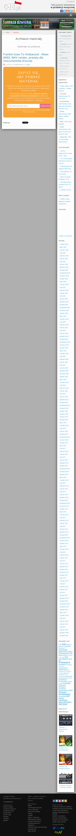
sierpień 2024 (64, 313)
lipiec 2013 (63, 512)
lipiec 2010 (63, 612)
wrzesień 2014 (64, 471)
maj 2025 (63, 287)
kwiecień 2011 (64, 586)
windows (63, 700)
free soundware (63, 658)
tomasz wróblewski (64, 693)
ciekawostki (64, 653)
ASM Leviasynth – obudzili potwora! (66, 88)
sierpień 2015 (64, 443)
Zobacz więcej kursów (59, 822)
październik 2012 (65, 538)
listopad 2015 (64, 434)
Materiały (16, 32)
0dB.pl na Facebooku (65, 236)
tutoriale (62, 696)
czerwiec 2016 (64, 425)
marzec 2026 (64, 258)
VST (61, 66)
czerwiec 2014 (64, 480)
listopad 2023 (64, 339)
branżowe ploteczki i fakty (65, 650)
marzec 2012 (64, 558)
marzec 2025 (64, 293)
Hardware (63, 52)
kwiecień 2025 (64, 290)
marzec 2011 (64, 589)
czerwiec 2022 (64, 382)
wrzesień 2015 (64, 440)
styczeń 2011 (64, 595)
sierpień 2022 (64, 376)
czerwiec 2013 (64, 515)
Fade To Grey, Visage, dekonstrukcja (65, 139)
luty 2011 (62, 592)
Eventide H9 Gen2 (65, 190)
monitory (68, 671)
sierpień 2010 (64, 609)
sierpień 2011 (64, 575)
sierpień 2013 (64, 509)
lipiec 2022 (63, 379)
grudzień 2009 (64, 632)
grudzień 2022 (64, 371)
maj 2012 (63, 552)
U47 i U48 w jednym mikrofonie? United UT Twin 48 (65, 161)
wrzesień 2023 (64, 345)
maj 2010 (63, 618)
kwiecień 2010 (64, 621)
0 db (60, 645)
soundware (62, 689)
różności (62, 685)
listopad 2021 (64, 402)
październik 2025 (65, 273)
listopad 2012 (64, 535)
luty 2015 (62, 457)
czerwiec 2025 (64, 284)
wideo (61, 698)
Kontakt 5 (6, 818)
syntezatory (64, 690)
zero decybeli (65, 703)
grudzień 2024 (64, 302)
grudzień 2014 (64, 463)
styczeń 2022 (64, 397)
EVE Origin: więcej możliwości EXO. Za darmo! (65, 184)
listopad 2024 (64, 304)
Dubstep (5, 816)
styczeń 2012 (64, 564)
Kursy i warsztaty (33, 809)
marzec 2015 (64, 454)
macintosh (63, 668)
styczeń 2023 (64, 368)
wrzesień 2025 (64, 276)
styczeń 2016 (64, 431)
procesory (69, 678)
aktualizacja (62, 648)
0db (64, 644)
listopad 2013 (64, 500)
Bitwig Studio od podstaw (60, 820)
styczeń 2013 (64, 529)
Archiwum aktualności (34, 821)
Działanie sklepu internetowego (37, 827)
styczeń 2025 (64, 299)
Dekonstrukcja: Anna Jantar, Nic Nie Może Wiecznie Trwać (65, 106)
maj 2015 (63, 448)
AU (61, 72)
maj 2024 (63, 322)
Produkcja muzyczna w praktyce (62, 807)
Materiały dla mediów (34, 819)
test (71, 690)
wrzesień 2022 (64, 374)
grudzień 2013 (64, 497)
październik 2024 (65, 307)
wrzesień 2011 (64, 572)
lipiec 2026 (63, 247)
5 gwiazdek (67, 646)
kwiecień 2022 (64, 388)
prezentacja (62, 678)
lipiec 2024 (63, 316)
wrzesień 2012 (64, 540)
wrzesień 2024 (64, 310)
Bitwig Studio (7, 813)
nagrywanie (66, 673)
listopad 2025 (64, 270)
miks (67, 670)
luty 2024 (62, 330)
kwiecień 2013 (64, 520)
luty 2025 (62, 296)
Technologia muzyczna (35, 807)
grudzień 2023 (64, 336)
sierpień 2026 (64, 244)
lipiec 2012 (63, 546)
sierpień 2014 (64, 474)
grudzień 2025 (64, 267)
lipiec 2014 (63, 477)
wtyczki (63, 702)
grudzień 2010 (64, 598)
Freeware (63, 44)
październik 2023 (65, 342)
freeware (64, 662)
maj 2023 (63, 356)
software (62, 687)
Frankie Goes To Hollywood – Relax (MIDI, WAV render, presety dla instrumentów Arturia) (25, 57)
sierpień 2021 (64, 411)
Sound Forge (7, 815)
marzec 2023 (64, 362)
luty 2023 (62, 365)
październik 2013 (65, 503)
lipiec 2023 (63, 351)
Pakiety (30, 813)
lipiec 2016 (63, 422)
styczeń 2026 (64, 264)
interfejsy (69, 665)
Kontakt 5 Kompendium (59, 818)
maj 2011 (63, 584)
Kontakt (30, 815)
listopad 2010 (64, 601)
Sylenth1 (5, 820)
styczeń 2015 (64, 460)
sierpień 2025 (64, 279)
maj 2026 (63, 253)
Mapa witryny (32, 831)
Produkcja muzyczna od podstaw (62, 808)
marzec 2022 (64, 391)
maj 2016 (63, 428)
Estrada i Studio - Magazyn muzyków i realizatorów (65, 201)
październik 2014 (65, 469)
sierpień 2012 (64, 543)
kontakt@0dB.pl (8, 802)
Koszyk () (71, 1)
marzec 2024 (64, 327)
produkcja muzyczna (63, 680)
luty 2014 (62, 492)
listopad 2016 (64, 420)
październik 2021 (65, 405)
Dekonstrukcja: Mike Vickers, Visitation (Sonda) (65, 116)
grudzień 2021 (64, 399)
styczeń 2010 (64, 630)
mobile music (62, 671)
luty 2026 (62, 261)
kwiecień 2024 (64, 325)
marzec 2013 (64, 523)
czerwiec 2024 (64, 319)
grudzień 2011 (64, 566)
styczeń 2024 (64, 333)
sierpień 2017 (64, 417)
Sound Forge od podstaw (60, 810)
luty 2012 (62, 561)
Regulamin (31, 825)
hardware (62, 664)
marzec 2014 (64, 489)
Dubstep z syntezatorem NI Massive (60, 813)
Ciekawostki (63, 58)
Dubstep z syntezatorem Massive (63, 729)
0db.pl (68, 645)
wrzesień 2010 (64, 607)
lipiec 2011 (63, 578)
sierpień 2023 (64, 348)
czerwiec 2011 (64, 581)
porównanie (68, 676)
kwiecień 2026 (64, 256)
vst (68, 696)
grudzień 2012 (64, 532)
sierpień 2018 (64, 414)
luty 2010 (62, 627)
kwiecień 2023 (64, 359)
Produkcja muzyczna (9, 809)
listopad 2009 (64, 635)
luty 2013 (62, 526)
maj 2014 (63, 483)
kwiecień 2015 (64, 451)
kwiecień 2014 (64, 486)
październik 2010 (65, 604)
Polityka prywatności (34, 823)
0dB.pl (7, 32)
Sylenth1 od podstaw (58, 816)
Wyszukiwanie (32, 829)
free (63, 657)
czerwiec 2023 (64, 353)
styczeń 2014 (64, 494)
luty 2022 (62, 394)
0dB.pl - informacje (33, 817)
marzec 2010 (64, 624)
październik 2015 (65, 437)
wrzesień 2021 (64, 408)
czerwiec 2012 (64, 549)
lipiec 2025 (63, 281)
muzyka (60, 673)
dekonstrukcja (63, 655)
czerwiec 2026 (64, 250)
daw (71, 654)
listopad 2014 (64, 466)
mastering (62, 670)
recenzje (66, 683)
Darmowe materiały (34, 811)
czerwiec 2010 (64, 615)
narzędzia (61, 674)
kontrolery (61, 666)
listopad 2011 (64, 569)
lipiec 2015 (63, 446)
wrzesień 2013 (64, 506)
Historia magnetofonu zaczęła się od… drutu (65, 153)
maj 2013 (63, 517)
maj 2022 (63, 385)
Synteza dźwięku (8, 807)
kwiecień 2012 (64, 555)
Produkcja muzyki (8, 811)
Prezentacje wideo (65, 36)
